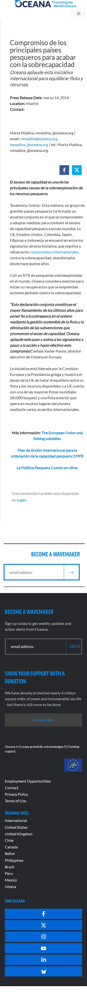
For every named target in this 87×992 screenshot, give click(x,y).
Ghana (10, 886)
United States (16, 827)
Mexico (11, 880)
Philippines (14, 860)
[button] (64, 170)
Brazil (9, 866)
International (16, 820)
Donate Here (43, 719)
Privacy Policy (16, 794)
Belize (10, 853)
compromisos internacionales (54, 252)
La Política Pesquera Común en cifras (47, 467)
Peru (9, 873)
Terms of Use (15, 800)
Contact (11, 787)
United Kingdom (18, 833)
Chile (9, 840)
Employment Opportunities (28, 781)
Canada (11, 847)
